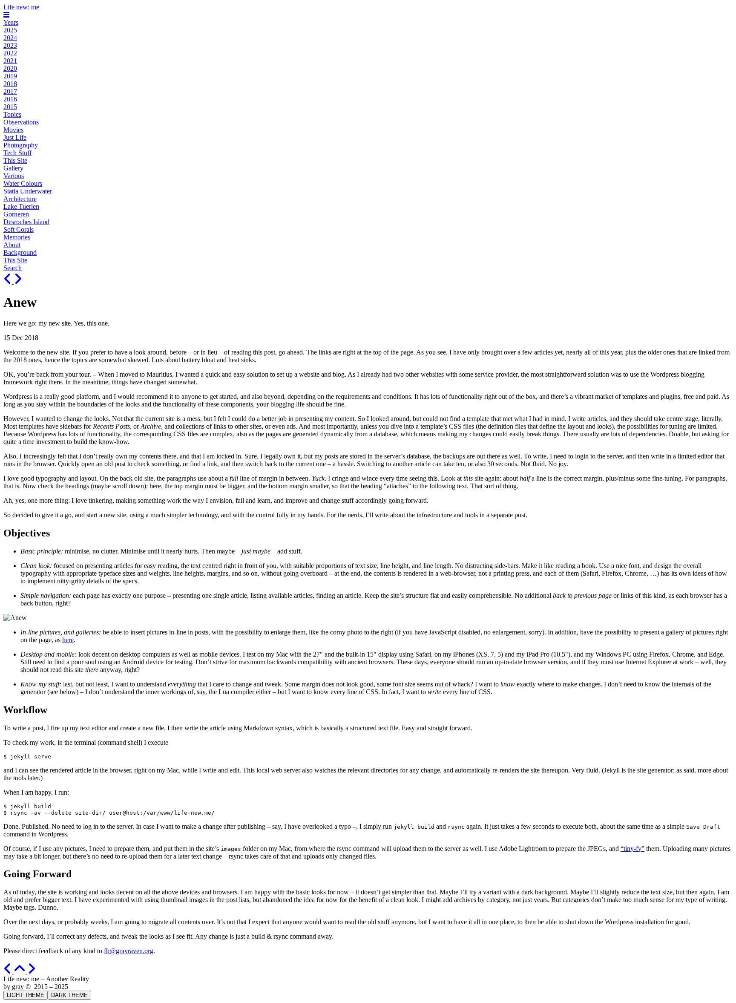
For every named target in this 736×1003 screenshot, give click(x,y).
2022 (10, 53)
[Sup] (8, 281)
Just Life (14, 137)
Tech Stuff (17, 152)
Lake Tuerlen (21, 206)
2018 (10, 83)
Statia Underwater (27, 191)
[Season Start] (18, 281)
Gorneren (16, 214)
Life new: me (21, 7)
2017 (10, 91)
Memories (16, 237)
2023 (10, 45)
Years (10, 22)
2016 (10, 99)
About (11, 244)
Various (13, 175)
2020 (10, 68)
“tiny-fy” (632, 848)
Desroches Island (26, 221)
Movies (13, 129)
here (68, 639)
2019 (10, 76)
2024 (10, 37)
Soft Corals (18, 229)
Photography (20, 145)
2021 (10, 60)
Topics (12, 114)
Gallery (13, 168)
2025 (10, 30)
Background (20, 252)
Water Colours (22, 183)
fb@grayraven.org (128, 950)
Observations (21, 122)
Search (12, 267)
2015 (10, 106)
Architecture (20, 198)
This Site (15, 160)
